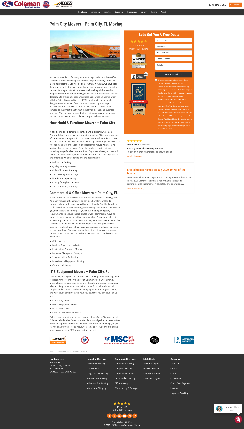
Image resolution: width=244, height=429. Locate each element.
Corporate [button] (119, 12)
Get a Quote (235, 4)
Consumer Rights (150, 363)
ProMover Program (151, 378)
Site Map (128, 422)
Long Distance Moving (97, 373)
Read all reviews (134, 156)
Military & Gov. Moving (97, 383)
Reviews (174, 388)
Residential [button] (82, 12)
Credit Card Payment (180, 383)
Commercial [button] (95, 12)
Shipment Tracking (179, 393)
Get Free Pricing (173, 74)
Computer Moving (123, 368)
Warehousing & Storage (126, 388)
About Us (174, 363)
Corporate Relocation (125, 373)
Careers (174, 368)
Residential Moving (96, 363)
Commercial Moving (124, 363)
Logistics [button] (107, 12)
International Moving (97, 378)
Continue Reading (135, 188)
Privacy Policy (162, 125)
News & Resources (151, 373)
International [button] (132, 12)
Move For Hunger (150, 368)
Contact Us (175, 378)
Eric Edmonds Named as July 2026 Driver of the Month (156, 171)
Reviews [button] (153, 12)
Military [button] (144, 12)
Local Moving (93, 368)
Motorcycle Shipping (96, 388)
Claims (173, 373)
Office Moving (121, 383)
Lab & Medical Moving (125, 378)
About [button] (163, 12)
